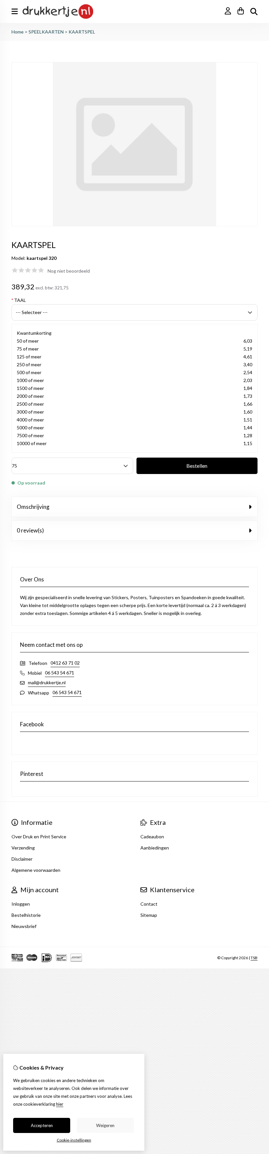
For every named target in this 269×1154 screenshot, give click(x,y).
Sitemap (148, 915)
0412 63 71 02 (65, 663)
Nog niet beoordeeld (69, 271)
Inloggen (20, 904)
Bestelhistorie (26, 915)
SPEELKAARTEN (46, 31)
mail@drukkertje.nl (47, 682)
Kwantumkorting (34, 333)
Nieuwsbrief (23, 926)
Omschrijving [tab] (33, 506)
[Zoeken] (254, 11)
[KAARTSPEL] (134, 224)
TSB (254, 957)
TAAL (18, 300)
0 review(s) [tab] (30, 530)
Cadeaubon (152, 836)
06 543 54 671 (59, 672)
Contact (148, 904)
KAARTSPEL (82, 31)
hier (59, 1104)
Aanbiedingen (154, 847)
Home (17, 31)
